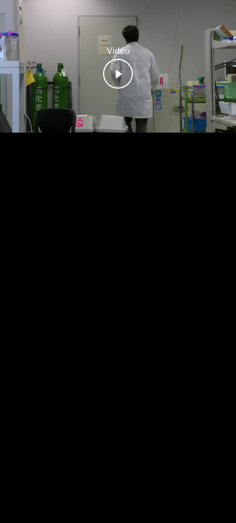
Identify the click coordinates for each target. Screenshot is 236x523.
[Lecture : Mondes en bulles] (118, 73)
